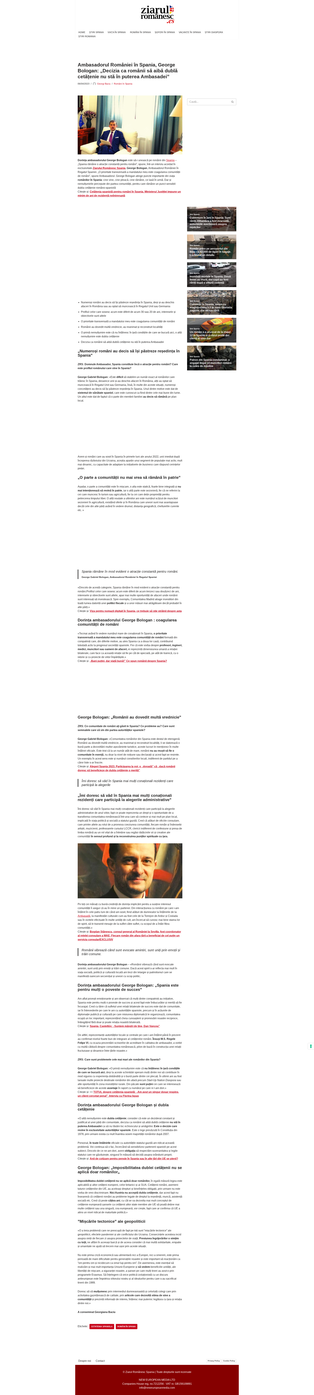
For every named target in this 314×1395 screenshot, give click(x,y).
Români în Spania (123, 83)
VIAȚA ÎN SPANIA (117, 32)
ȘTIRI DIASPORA (214, 32)
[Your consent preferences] (311, 1046)
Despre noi (84, 1360)
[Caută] (232, 101)
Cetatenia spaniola (102, 1326)
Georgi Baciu (104, 83)
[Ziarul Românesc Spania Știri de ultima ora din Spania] (157, 14)
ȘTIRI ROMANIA (87, 36)
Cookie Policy (229, 1361)
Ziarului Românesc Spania (109, 168)
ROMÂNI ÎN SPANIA (140, 32)
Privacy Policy (214, 1361)
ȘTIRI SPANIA (96, 32)
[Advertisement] (137, 48)
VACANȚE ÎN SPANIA (190, 32)
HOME (81, 32)
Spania (170, 160)
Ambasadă (84, 916)
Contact (100, 1360)
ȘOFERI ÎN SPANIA (165, 32)
